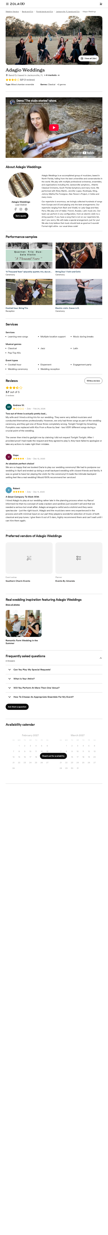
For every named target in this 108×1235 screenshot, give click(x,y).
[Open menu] (7, 4)
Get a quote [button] (21, 216)
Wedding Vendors (12, 12)
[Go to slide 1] (19, 635)
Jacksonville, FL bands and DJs (67, 12)
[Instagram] (20, 209)
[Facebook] (15, 209)
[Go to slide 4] (26, 635)
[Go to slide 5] (28, 635)
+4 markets (50, 75)
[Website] (26, 209)
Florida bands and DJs (44, 12)
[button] (88, 58)
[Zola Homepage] (17, 4)
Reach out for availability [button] (53, 756)
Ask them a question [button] (17, 707)
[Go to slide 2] (21, 635)
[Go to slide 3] (23, 635)
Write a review (93, 381)
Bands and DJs (27, 12)
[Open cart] (101, 4)
